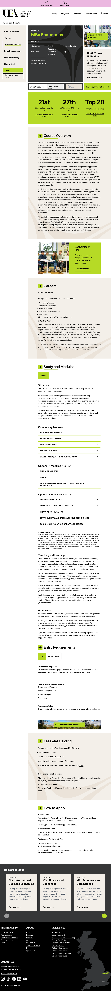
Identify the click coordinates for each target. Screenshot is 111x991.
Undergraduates (7, 932)
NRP (38, 948)
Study (54, 14)
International (91, 14)
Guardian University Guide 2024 (95, 114)
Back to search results (11, 23)
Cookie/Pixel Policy (59, 940)
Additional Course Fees (57, 788)
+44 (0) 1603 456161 (9, 973)
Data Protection (58, 945)
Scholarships (79, 778)
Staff (3, 943)
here (81, 765)
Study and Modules (13, 44)
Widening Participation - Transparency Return (61, 949)
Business (29, 937)
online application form (66, 825)
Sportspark (38, 950)
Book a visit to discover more (67, 725)
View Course (71, 87)
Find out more (14, 907)
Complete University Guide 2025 (44, 115)
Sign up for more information (95, 36)
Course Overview (11, 31)
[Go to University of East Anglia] (16, 13)
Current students (7, 940)
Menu (105, 14)
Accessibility (56, 932)
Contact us (30, 943)
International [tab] (53, 656)
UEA (28, 932)
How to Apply (10, 64)
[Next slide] (104, 916)
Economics (35, 30)
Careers (7, 38)
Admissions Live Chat (11, 76)
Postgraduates (6, 935)
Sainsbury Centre (38, 945)
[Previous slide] (6, 916)
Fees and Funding (11, 57)
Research (77, 14)
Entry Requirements (12, 51)
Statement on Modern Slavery (63, 937)
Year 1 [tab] (43, 376)
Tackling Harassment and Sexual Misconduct (61, 954)
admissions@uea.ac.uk (52, 846)
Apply (6, 70)
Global (28, 940)
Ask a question (93, 78)
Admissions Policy (48, 709)
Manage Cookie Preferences (63, 943)
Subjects (65, 14)
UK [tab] (42, 656)
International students (9, 937)
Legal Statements (59, 935)
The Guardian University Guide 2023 (69, 115)
